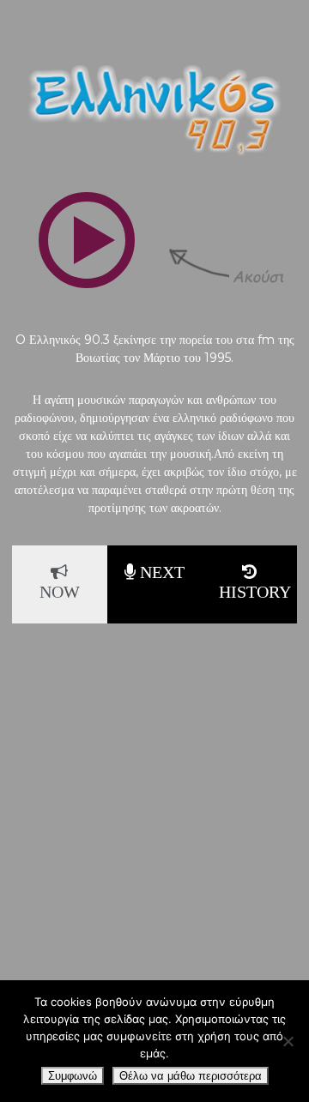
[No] (287, 1041)
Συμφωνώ (72, 1075)
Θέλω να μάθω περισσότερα (190, 1075)
